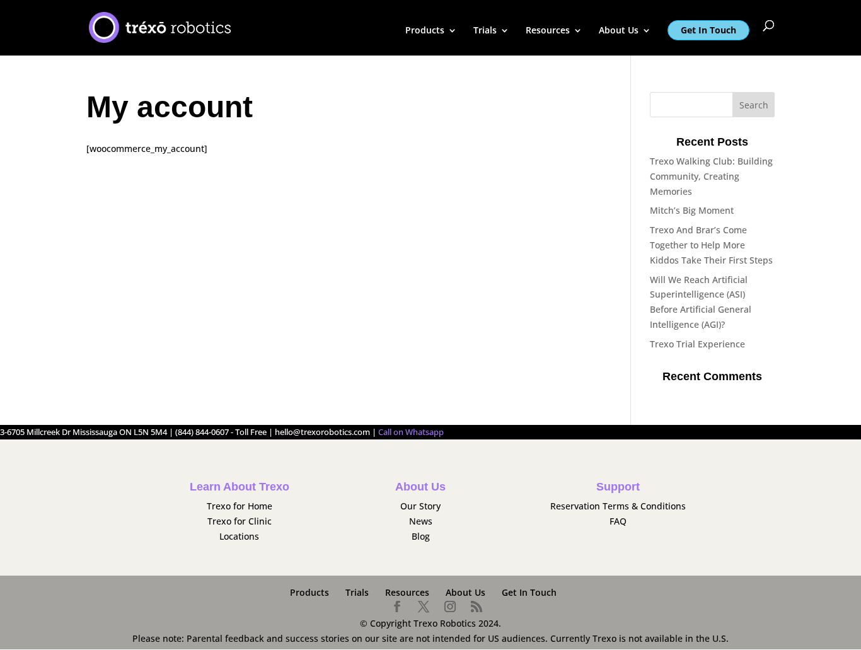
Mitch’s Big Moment (692, 210)
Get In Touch (708, 30)
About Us (619, 31)
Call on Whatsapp (411, 432)
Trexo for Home (239, 506)
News (420, 521)
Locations (239, 536)
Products (424, 31)
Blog (421, 536)
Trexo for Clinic (239, 521)
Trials (485, 31)
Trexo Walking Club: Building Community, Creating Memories (711, 176)
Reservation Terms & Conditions (618, 506)
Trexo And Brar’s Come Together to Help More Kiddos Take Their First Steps (711, 245)
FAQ (618, 521)
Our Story (420, 506)
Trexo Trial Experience (697, 344)
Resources (548, 31)
